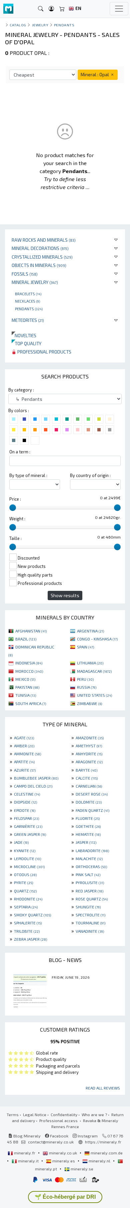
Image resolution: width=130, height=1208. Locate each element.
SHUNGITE (88, 906)
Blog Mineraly (26, 1135)
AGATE (24, 737)
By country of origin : (90, 475)
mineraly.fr (24, 1152)
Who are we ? (94, 1114)
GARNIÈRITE (28, 826)
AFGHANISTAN (31, 630)
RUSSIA (86, 687)
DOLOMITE (89, 802)
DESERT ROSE (92, 794)
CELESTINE (27, 794)
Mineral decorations (40, 248)
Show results (65, 595)
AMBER (24, 745)
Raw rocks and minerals (44, 240)
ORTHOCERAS (91, 866)
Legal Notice (34, 1114)
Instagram (87, 1135)
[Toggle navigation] (119, 8)
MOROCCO (29, 671)
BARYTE (86, 770)
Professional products (43, 352)
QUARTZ (25, 890)
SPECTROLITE (90, 914)
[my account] (51, 9)
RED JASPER (89, 890)
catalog (18, 25)
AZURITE (25, 770)
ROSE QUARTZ (92, 898)
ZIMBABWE (89, 703)
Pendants (29, 308)
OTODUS (25, 874)
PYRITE (23, 882)
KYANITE (24, 850)
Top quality (26, 343)
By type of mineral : (28, 475)
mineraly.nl (99, 1160)
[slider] (12, 507)
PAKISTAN (27, 687)
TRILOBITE (27, 931)
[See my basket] (62, 9)
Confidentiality (64, 1114)
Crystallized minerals (42, 257)
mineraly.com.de (106, 1152)
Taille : (15, 538)
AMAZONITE (90, 737)
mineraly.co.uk (63, 1152)
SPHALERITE (28, 922)
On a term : (19, 451)
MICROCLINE (29, 866)
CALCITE (87, 778)
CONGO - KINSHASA (97, 638)
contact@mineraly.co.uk (51, 1141)
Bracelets (28, 293)
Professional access (59, 1120)
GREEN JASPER (30, 834)
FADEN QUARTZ (92, 810)
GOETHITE (88, 826)
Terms (13, 1114)
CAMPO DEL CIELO (33, 786)
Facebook (58, 1135)
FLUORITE (88, 818)
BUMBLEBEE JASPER (36, 778)
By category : (21, 389)
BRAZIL (25, 638)
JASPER (86, 842)
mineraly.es (63, 1160)
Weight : (17, 518)
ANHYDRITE (89, 753)
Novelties (24, 335)
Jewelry (40, 25)
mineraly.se (81, 1168)
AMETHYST (89, 745)
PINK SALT (88, 874)
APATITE (24, 761)
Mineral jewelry (35, 282)
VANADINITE (90, 931)
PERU (85, 679)
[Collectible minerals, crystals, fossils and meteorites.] (8, 9)
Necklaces (27, 301)
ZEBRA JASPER (30, 939)
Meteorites (28, 320)
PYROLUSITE (90, 882)
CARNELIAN (89, 786)
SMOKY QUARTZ (32, 914)
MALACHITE (89, 858)
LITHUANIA (90, 662)
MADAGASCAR (94, 671)
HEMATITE (88, 834)
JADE (21, 842)
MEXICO (25, 679)
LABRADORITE (92, 850)
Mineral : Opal (95, 74)
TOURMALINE (90, 922)
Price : (15, 499)
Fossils (25, 274)
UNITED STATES (94, 695)
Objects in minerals (39, 265)
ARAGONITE (89, 761)
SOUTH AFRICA (30, 703)
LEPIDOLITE (27, 858)
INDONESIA (28, 662)
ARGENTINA (90, 630)
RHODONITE (28, 898)
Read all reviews (103, 1088)
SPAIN (85, 646)
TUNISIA (25, 695)
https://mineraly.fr (103, 1141)
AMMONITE (27, 753)
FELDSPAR (26, 818)
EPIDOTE (24, 810)
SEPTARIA (26, 906)
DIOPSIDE (25, 802)
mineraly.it (28, 1160)
